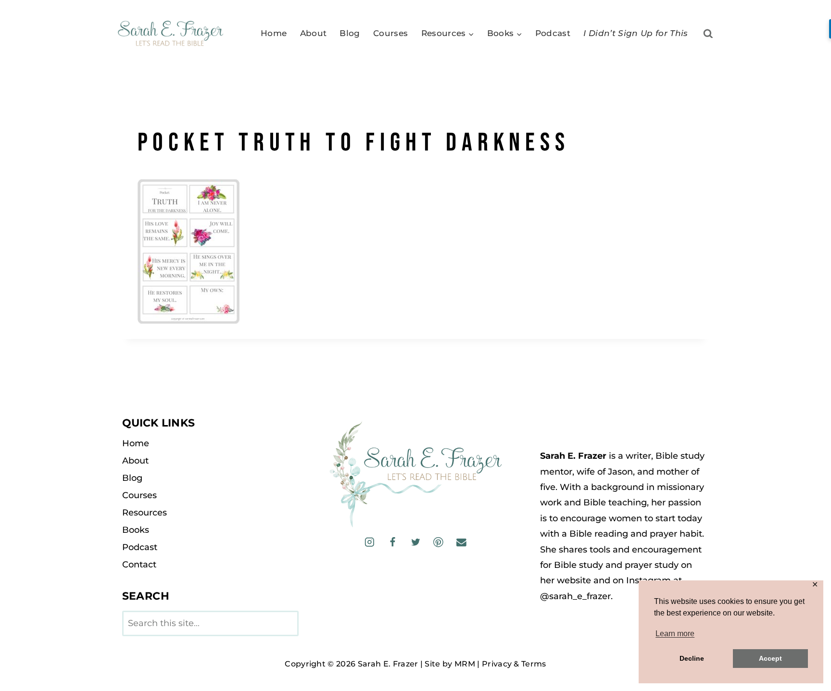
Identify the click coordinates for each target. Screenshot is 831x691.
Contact (139, 564)
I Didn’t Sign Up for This (635, 33)
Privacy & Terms (514, 663)
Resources (144, 512)
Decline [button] (692, 658)
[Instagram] (369, 542)
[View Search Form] (708, 34)
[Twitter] (415, 542)
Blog (350, 33)
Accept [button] (770, 658)
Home (274, 33)
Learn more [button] (674, 633)
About (313, 33)
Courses (390, 33)
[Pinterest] (438, 542)
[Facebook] (393, 542)
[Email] (461, 542)
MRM (464, 663)
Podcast (552, 33)
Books (135, 530)
